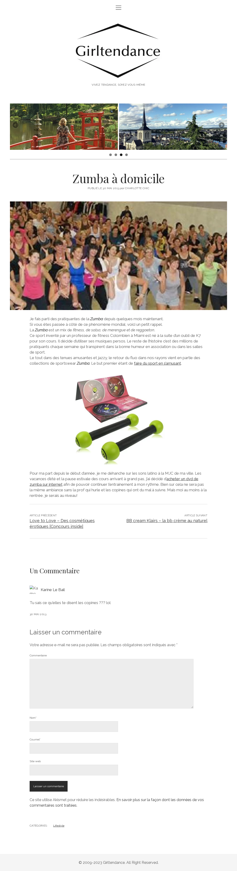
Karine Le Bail (53, 589)
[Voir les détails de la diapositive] (64, 126)
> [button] (221, 125)
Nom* (33, 717)
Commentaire (38, 655)
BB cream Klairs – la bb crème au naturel (166, 520)
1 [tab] (110, 155)
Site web (35, 761)
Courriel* (35, 739)
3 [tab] (121, 155)
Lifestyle (58, 825)
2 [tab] (116, 155)
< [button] (15, 125)
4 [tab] (126, 155)
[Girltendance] (118, 75)
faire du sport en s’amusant (157, 363)
